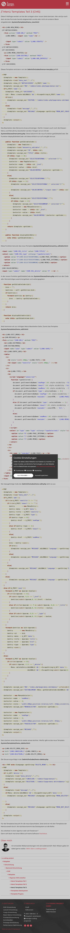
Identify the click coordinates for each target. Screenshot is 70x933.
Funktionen (19, 470)
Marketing (37, 470)
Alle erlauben (22, 475)
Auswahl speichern (41, 475)
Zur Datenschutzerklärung (46, 466)
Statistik (29, 470)
